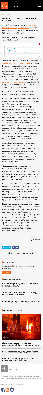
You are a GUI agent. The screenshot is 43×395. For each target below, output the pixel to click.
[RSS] (7, 390)
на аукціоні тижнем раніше (14, 82)
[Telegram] (12, 390)
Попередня (15, 253)
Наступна (27, 253)
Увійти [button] (6, 272)
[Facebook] (3, 390)
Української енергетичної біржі (16, 63)
